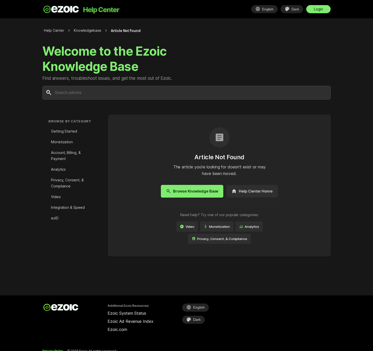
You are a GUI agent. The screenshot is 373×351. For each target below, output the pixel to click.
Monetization (62, 142)
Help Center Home (252, 191)
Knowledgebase (87, 30)
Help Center (54, 30)
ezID (55, 218)
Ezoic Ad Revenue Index (130, 321)
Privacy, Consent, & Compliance (67, 183)
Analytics (58, 169)
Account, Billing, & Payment (65, 155)
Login (318, 9)
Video (56, 197)
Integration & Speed (67, 207)
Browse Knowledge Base (192, 191)
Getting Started (64, 131)
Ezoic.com (117, 329)
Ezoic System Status (127, 313)
